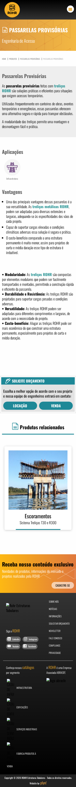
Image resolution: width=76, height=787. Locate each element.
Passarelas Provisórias (29, 58)
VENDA (56, 405)
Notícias (53, 609)
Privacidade (55, 652)
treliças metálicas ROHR (50, 206)
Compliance (54, 645)
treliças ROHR (41, 274)
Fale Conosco (55, 638)
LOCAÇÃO (20, 405)
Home (4, 59)
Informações (55, 616)
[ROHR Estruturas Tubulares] (12, 9)
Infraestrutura (24, 687)
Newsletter (54, 631)
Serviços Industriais (26, 729)
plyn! (43, 782)
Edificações (22, 707)
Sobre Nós (54, 601)
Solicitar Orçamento (59, 623)
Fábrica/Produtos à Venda (21, 760)
